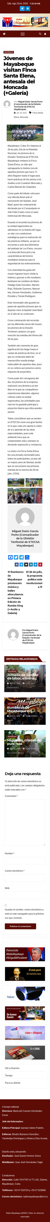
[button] (40, 34)
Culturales (12, 704)
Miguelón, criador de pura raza (24, 742)
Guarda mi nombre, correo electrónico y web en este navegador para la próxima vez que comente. (24, 913)
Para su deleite (12, 1083)
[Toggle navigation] (22, 34)
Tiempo (8, 1075)
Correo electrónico (14, 871)
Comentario (11, 796)
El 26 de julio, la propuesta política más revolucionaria (34, 579)
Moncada (24, 117)
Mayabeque (8, 52)
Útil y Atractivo (12, 1068)
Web (7, 888)
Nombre (9, 853)
